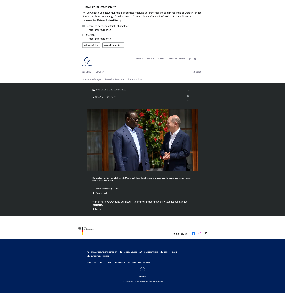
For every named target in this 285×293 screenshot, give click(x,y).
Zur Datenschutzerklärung (107, 20)
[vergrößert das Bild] (190, 166)
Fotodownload (135, 79)
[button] (201, 58)
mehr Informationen (100, 29)
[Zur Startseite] (87, 62)
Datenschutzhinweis (176, 59)
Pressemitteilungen (92, 79)
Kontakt (161, 59)
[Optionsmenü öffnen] (188, 101)
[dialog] (142, 26)
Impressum (150, 59)
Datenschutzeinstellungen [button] (139, 263)
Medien (99, 209)
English (139, 59)
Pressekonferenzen (114, 79)
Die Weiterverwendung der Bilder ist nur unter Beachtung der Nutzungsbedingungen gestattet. (139, 203)
